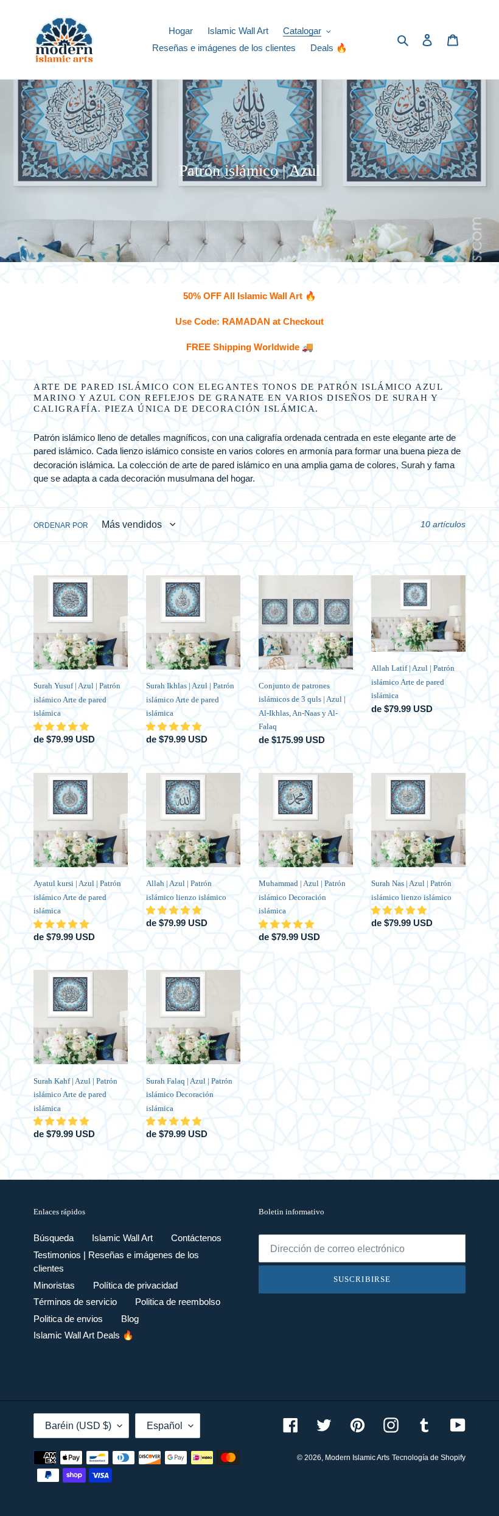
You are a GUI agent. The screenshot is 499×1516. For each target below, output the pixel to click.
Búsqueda (53, 1238)
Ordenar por (60, 525)
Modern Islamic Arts (357, 1457)
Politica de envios (68, 1319)
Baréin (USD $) (78, 1426)
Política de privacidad (135, 1285)
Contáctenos (196, 1238)
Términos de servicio (75, 1301)
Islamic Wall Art (122, 1238)
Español (165, 1426)
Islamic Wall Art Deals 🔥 (83, 1335)
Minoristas (54, 1285)
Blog (130, 1319)
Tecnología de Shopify (429, 1457)
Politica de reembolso (177, 1301)
